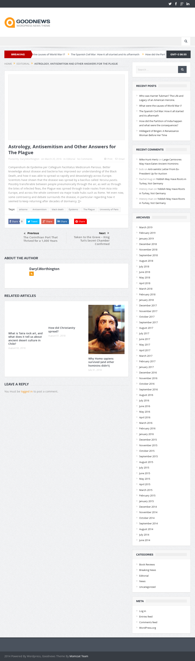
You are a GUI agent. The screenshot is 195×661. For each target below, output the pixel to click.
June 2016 (144, 406)
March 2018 (145, 288)
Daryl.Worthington (29, 158)
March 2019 (145, 227)
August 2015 (146, 462)
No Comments (84, 158)
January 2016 (146, 434)
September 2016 (148, 389)
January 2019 (146, 238)
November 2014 (148, 512)
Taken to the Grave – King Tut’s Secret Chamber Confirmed (91, 240)
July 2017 (144, 333)
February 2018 (147, 294)
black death (58, 209)
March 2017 (145, 355)
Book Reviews (147, 564)
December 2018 (148, 244)
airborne (23, 209)
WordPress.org (147, 627)
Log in (142, 611)
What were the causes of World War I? (160, 105)
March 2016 (145, 423)
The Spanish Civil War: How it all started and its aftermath (90, 54)
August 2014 (146, 529)
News (142, 581)
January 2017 (146, 367)
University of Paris (109, 209)
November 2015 (148, 445)
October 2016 (146, 383)
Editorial (70, 158)
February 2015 (147, 495)
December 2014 (148, 506)
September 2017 (148, 322)
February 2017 (147, 361)
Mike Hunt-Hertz (148, 159)
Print (109, 158)
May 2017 (144, 344)
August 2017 (146, 328)
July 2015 (144, 467)
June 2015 (144, 473)
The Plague (89, 209)
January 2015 (146, 501)
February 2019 (147, 233)
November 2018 (148, 249)
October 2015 (146, 451)
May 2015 (144, 478)
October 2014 (146, 518)
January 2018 (146, 300)
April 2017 (144, 350)
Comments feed (148, 622)
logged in (27, 391)
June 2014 (144, 540)
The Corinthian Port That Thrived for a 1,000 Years (40, 239)
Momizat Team (79, 656)
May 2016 (144, 411)
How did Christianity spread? (61, 329)
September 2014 (148, 523)
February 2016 (147, 428)
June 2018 (144, 272)
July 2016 (144, 400)
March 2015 (145, 490)
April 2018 (144, 283)
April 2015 (144, 484)
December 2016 (148, 372)
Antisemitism (40, 209)
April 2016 (144, 417)
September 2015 (148, 456)
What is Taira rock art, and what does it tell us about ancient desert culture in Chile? (25, 338)
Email (122, 158)
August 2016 (146, 395)
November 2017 (148, 311)
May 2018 (144, 277)
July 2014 (144, 534)
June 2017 (144, 339)
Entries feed (146, 616)
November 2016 (148, 378)
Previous (33, 233)
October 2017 (146, 316)
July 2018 (144, 266)
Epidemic (73, 209)
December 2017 (148, 305)
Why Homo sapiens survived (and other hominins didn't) (101, 362)
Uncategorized (147, 587)
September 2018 (148, 255)
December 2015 (148, 439)
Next (102, 233)
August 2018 (146, 260)
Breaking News (147, 570)
